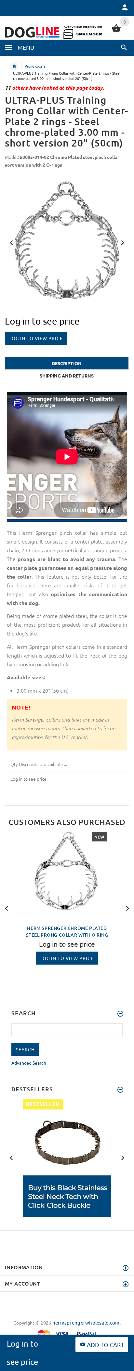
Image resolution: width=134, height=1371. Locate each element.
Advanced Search (28, 1063)
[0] (116, 31)
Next (122, 242)
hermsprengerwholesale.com (86, 1322)
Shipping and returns (67, 375)
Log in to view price (36, 338)
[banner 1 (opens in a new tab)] (67, 1157)
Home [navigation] (14, 66)
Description (67, 363)
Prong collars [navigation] (35, 66)
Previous (11, 242)
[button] (124, 47)
